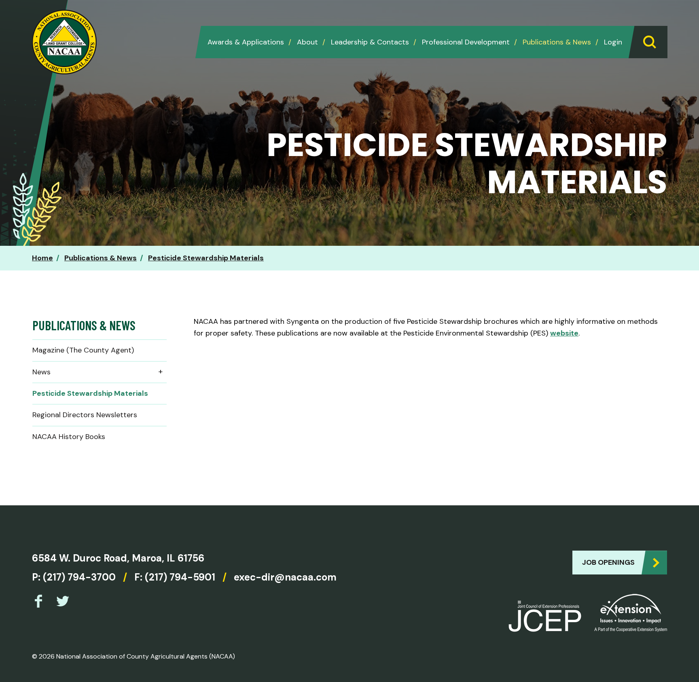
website (564, 333)
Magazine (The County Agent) (83, 350)
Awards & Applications (246, 42)
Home (42, 258)
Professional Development (466, 42)
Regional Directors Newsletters (84, 415)
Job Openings (608, 562)
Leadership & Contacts (370, 42)
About (307, 42)
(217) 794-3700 (79, 577)
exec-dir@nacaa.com (285, 577)
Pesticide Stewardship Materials (206, 258)
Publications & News (557, 42)
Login (613, 42)
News (41, 372)
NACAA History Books (68, 436)
